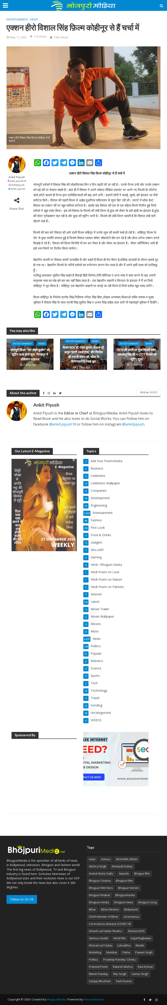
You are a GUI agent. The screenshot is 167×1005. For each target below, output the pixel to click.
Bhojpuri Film (124, 881)
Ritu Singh (119, 974)
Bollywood (131, 909)
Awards (124, 873)
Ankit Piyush (16, 177)
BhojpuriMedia (56, 999)
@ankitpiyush (133, 424)
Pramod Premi (98, 967)
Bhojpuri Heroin (128, 888)
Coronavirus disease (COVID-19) (110, 924)
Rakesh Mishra (123, 967)
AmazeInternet (94, 999)
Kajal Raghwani (141, 938)
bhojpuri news (123, 902)
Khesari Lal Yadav (100, 945)
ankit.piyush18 (17, 180)
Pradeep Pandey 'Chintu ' (120, 959)
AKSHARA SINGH (126, 859)
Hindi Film (119, 938)
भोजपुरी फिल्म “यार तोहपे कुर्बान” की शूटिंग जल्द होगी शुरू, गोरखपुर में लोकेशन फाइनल (30, 354)
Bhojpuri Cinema (100, 881)
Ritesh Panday (98, 974)
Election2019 (136, 931)
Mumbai (111, 952)
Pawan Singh (143, 952)
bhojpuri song (147, 902)
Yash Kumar (124, 981)
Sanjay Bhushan (100, 981)
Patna (126, 952)
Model (140, 945)
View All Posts (148, 392)
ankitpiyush (18, 184)
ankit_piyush (18, 188)
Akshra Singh (97, 866)
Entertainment (17, 19)
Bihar (92, 909)
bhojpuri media (99, 902)
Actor (92, 859)
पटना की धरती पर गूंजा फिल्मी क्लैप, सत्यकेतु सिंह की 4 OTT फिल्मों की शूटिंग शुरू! (137, 354)
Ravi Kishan (145, 967)
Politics (93, 959)
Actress (106, 859)
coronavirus (131, 917)
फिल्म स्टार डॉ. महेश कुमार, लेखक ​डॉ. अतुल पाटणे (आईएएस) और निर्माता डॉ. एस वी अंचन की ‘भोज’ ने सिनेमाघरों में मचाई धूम (83, 354)
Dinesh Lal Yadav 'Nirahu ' (106, 931)
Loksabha (123, 945)
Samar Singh (140, 974)
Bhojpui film (142, 873)
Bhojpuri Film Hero (101, 888)
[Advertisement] (44, 770)
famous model (98, 938)
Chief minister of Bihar (103, 917)
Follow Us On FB (21, 899)
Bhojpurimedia (125, 895)
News (34, 19)
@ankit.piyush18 (62, 424)
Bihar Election (110, 909)
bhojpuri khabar (99, 895)
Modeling (95, 952)
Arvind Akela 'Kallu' (101, 873)
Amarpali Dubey (122, 866)
